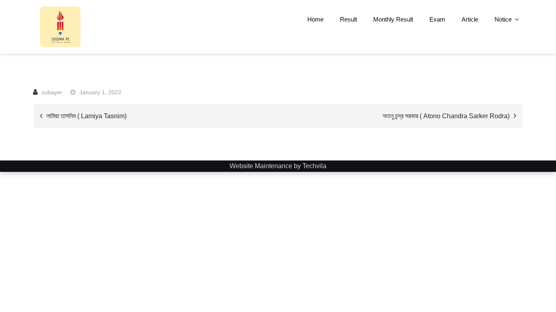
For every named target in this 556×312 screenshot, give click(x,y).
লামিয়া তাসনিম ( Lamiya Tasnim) (86, 116)
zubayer (52, 92)
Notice (503, 19)
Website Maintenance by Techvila (278, 165)
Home (315, 19)
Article (470, 19)
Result (348, 19)
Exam (437, 19)
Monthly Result (393, 19)
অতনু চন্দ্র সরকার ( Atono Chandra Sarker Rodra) (446, 116)
